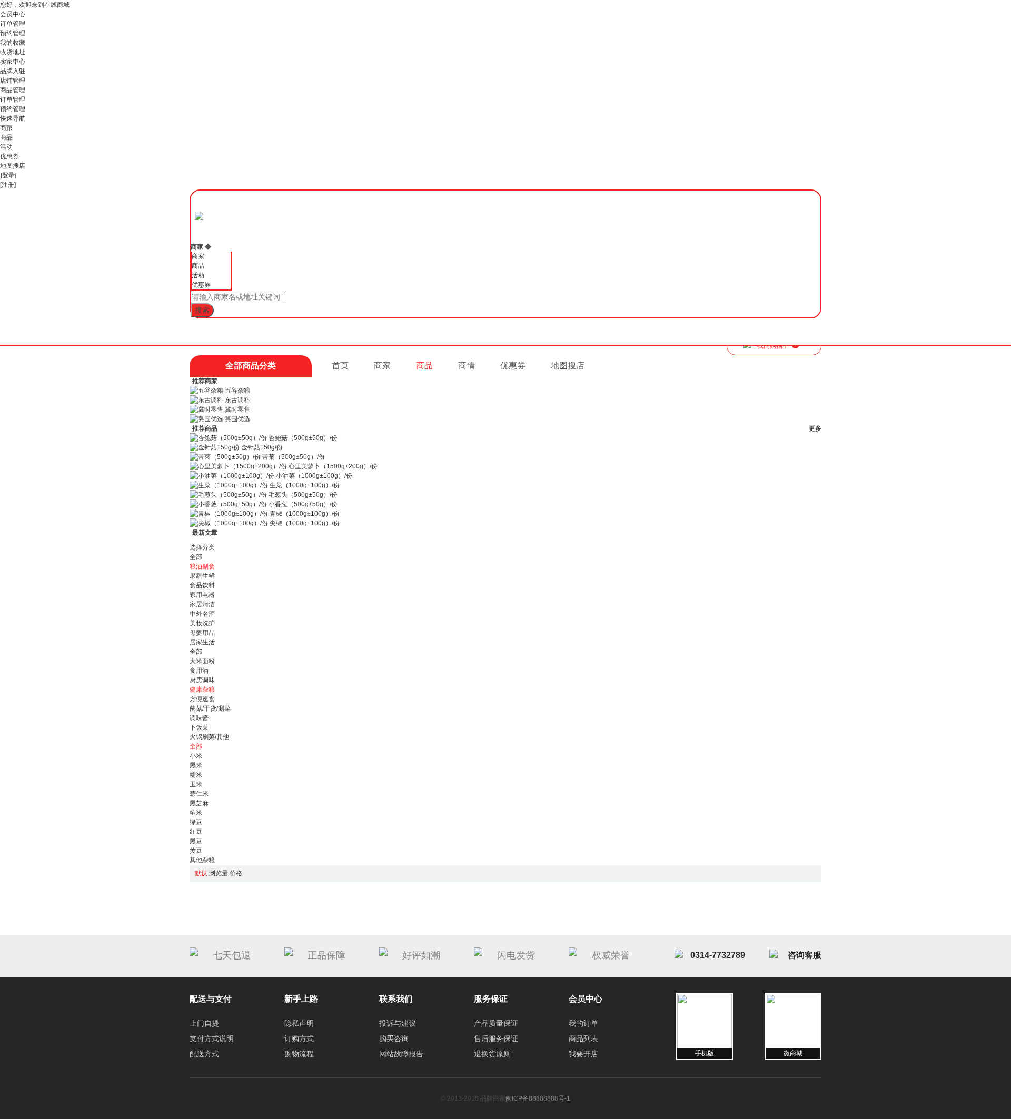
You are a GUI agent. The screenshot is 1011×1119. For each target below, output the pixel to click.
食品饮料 (202, 585)
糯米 (196, 774)
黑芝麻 (199, 803)
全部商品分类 (250, 365)
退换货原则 (492, 1054)
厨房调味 (202, 680)
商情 (466, 365)
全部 (196, 557)
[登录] (8, 175)
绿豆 (196, 822)
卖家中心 (12, 61)
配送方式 (204, 1054)
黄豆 (196, 850)
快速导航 (12, 118)
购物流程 (299, 1054)
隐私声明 (299, 1023)
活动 (6, 147)
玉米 (196, 784)
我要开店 (583, 1054)
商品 (6, 137)
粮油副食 (202, 566)
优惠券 (9, 156)
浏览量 (218, 873)
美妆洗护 (202, 623)
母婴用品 (202, 632)
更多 (815, 428)
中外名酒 (202, 613)
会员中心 (12, 14)
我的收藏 (12, 42)
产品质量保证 (496, 1023)
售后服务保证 (496, 1038)
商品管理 (12, 90)
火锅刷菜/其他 (209, 737)
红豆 (196, 831)
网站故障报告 (401, 1054)
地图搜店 (12, 165)
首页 (340, 365)
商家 (6, 128)
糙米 (196, 812)
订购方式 (299, 1038)
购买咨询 (394, 1038)
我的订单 (583, 1023)
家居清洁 (202, 604)
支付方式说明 (212, 1038)
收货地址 (12, 52)
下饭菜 (199, 727)
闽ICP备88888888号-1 (538, 1098)
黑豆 (196, 841)
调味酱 (199, 718)
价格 (236, 873)
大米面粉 (202, 661)
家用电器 (202, 594)
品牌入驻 (12, 71)
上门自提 (204, 1023)
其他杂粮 (202, 860)
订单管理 (12, 23)
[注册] (8, 184)
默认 (201, 873)
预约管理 (12, 33)
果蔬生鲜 (202, 576)
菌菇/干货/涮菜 (210, 708)
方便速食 (202, 699)
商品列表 (583, 1038)
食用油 (199, 670)
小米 (196, 756)
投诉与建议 (397, 1023)
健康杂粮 (202, 689)
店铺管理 (12, 80)
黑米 (196, 765)
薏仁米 (199, 793)
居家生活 (202, 642)
